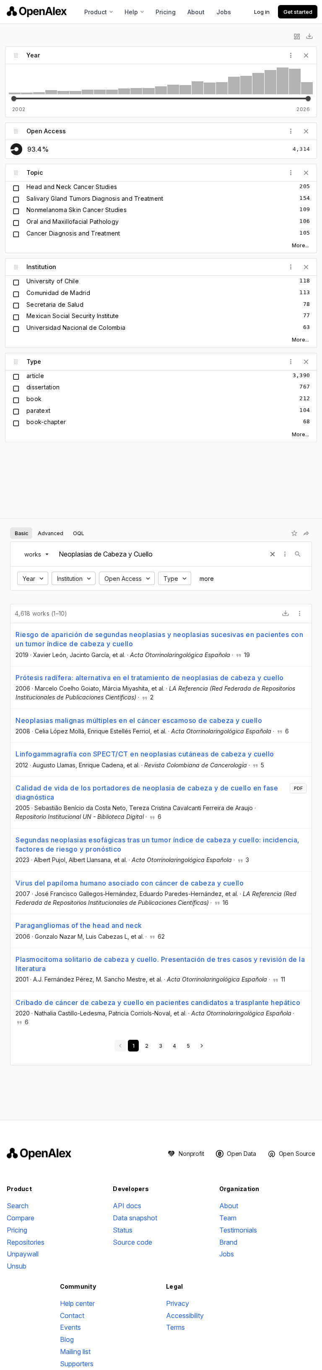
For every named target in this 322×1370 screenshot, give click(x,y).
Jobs (223, 12)
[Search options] (285, 554)
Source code (132, 1242)
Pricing (166, 12)
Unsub (16, 1266)
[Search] (298, 554)
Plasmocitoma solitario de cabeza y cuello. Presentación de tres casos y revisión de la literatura (160, 964)
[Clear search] (272, 554)
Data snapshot (135, 1218)
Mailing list (75, 1351)
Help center (77, 1303)
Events (70, 1327)
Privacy (177, 1303)
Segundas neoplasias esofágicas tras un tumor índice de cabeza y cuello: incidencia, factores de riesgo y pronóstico (158, 844)
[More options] (299, 613)
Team (227, 1218)
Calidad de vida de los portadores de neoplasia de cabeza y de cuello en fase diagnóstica (147, 792)
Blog (67, 1339)
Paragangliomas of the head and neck (79, 925)
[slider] (13, 98)
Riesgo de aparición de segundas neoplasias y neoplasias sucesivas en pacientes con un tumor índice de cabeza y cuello (159, 639)
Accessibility (185, 1315)
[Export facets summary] (309, 36)
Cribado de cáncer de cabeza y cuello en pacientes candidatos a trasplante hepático (158, 1002)
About (196, 12)
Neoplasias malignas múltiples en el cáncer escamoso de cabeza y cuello (139, 720)
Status (122, 1230)
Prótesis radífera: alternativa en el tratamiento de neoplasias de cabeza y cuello (150, 677)
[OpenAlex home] (37, 11)
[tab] (21, 533)
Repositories (25, 1242)
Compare (20, 1218)
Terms (175, 1327)
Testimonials (238, 1230)
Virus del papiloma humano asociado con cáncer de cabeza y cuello (130, 883)
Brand (228, 1242)
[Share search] (306, 533)
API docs (127, 1206)
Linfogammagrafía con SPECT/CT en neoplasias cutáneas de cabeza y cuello (145, 754)
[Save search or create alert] (294, 533)
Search (18, 1206)
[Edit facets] (297, 36)
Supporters (76, 1364)
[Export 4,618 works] (285, 613)
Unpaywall (23, 1254)
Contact (72, 1315)
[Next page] (202, 1045)
